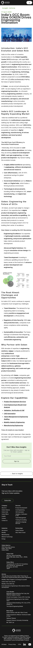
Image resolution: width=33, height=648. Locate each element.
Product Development (21, 507)
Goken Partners (19, 530)
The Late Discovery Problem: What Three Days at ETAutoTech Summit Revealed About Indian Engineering (16, 576)
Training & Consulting (21, 519)
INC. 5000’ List (10, 622)
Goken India (5, 512)
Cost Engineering (20, 510)
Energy (3, 539)
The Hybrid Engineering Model (14, 606)
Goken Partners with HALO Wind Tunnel (16, 612)
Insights (4, 516)
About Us (4, 507)
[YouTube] (29, 644)
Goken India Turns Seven (8, 581)
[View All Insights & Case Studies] (12, 430)
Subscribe (7, 500)
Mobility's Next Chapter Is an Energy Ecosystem (14, 579)
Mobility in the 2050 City (8, 583)
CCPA (19, 644)
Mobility (4, 532)
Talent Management (20, 517)
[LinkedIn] (24, 644)
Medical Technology (7, 536)
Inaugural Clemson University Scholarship (17, 620)
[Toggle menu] (29, 2)
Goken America (6, 510)
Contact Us (4, 520)
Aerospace (5, 530)
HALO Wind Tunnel (20, 532)
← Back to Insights (16, 473)
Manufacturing (5, 534)
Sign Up (16, 461)
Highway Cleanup (11, 618)
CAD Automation (19, 512)
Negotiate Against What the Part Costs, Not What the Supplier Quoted (17, 594)
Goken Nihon (5, 514)
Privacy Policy (12, 644)
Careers (4, 518)
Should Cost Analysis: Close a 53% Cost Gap (18, 597)
